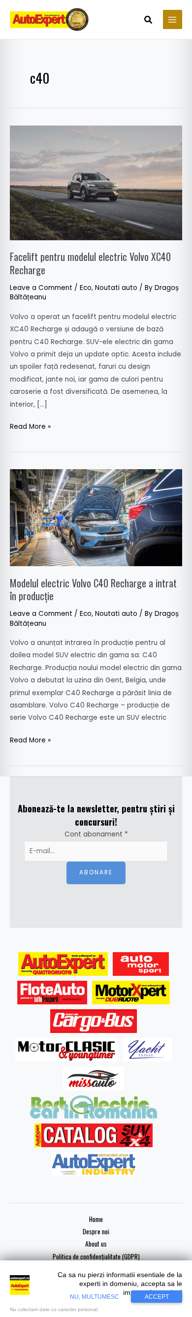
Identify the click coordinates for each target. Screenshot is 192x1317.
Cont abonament (96, 834)
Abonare (96, 872)
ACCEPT (157, 1296)
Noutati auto (116, 287)
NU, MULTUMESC (94, 1296)
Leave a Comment (41, 287)
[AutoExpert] (63, 964)
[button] (148, 21)
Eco (86, 287)
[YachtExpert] (147, 1049)
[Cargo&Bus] (93, 1021)
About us (96, 1244)
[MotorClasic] (66, 1049)
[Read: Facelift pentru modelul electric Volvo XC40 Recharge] (96, 182)
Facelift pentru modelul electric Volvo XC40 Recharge (90, 263)
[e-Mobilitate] (93, 1107)
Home (96, 1219)
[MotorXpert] (131, 992)
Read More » (30, 425)
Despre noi (96, 1231)
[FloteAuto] (52, 992)
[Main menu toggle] (172, 19)
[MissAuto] (94, 1078)
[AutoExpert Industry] (93, 1164)
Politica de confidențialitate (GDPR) (96, 1256)
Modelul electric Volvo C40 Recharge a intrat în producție (93, 589)
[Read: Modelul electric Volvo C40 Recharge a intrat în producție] (96, 517)
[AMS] (141, 964)
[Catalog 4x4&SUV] (93, 1135)
